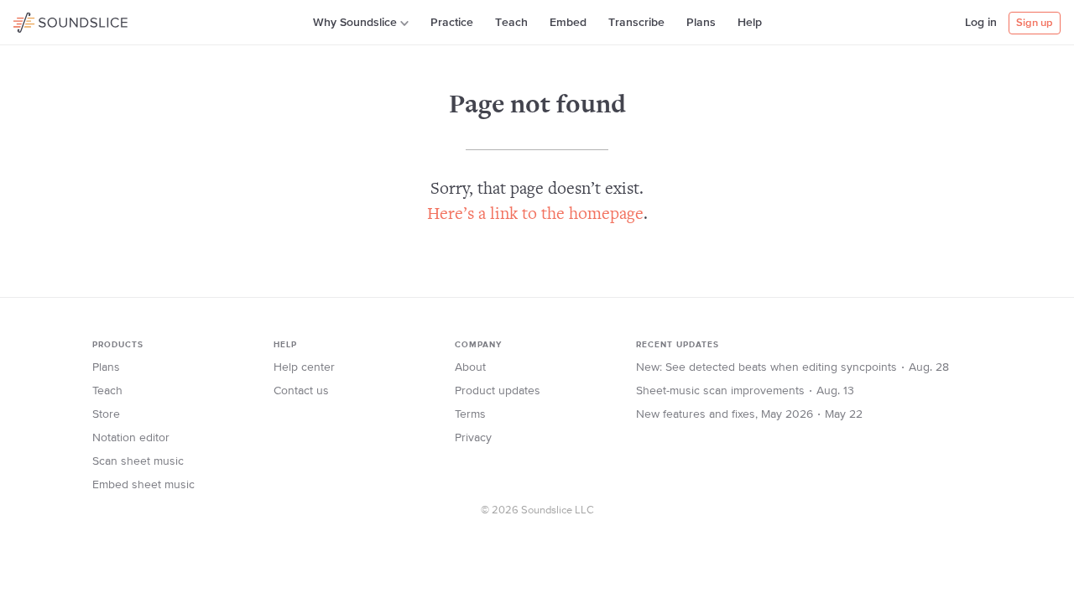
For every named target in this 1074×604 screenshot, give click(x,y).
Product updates (497, 391)
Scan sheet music (138, 461)
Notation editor (130, 438)
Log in (981, 23)
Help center (304, 367)
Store (106, 414)
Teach (511, 23)
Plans (701, 23)
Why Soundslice (355, 23)
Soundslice (45, 20)
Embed (568, 23)
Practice (451, 23)
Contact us (301, 391)
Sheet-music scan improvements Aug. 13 (745, 391)
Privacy (473, 438)
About (470, 367)
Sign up (1034, 23)
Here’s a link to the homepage (535, 215)
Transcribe (636, 23)
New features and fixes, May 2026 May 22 (749, 414)
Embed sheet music (143, 485)
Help (750, 23)
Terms (470, 414)
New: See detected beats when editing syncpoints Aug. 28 (792, 367)
